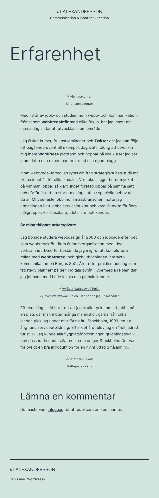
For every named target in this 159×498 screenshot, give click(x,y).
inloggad (55, 409)
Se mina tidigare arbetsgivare (48, 225)
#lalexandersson (79, 11)
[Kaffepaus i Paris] (79, 359)
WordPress (36, 479)
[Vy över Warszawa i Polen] (79, 288)
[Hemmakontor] (79, 96)
